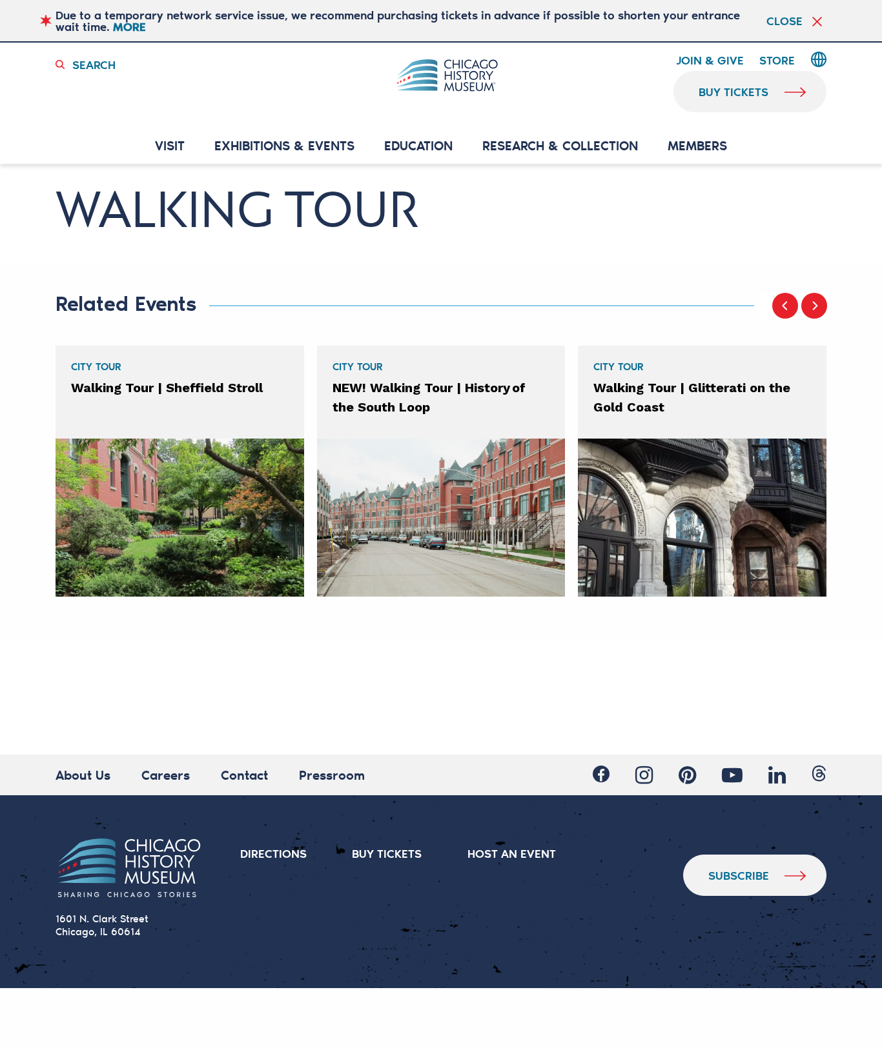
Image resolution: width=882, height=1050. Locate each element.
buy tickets (733, 91)
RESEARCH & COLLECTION (560, 146)
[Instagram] (644, 775)
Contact (244, 775)
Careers (165, 775)
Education (418, 146)
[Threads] (819, 773)
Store (777, 60)
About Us (83, 775)
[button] (785, 306)
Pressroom (332, 775)
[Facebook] (601, 774)
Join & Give (710, 60)
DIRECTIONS (273, 853)
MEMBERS (697, 146)
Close (784, 20)
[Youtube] (732, 775)
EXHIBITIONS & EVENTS (284, 146)
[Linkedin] (777, 775)
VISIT (170, 146)
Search (94, 64)
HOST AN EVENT (511, 853)
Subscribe (738, 875)
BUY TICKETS (387, 853)
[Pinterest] (687, 775)
